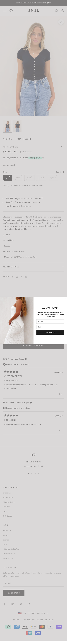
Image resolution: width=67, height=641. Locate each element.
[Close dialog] (65, 298)
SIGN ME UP (50, 332)
